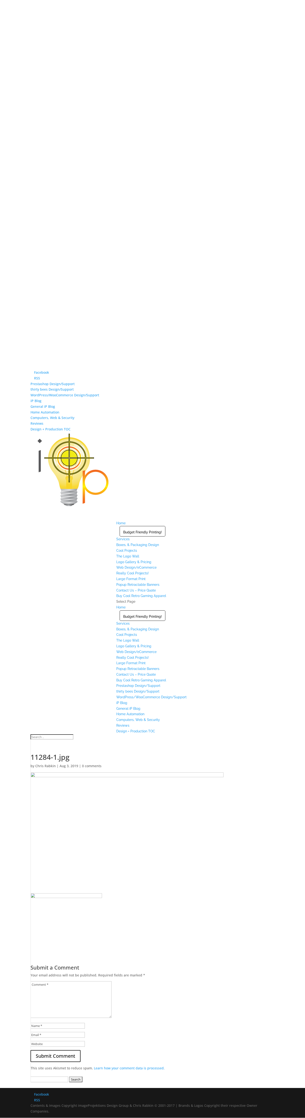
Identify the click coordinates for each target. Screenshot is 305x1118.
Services (123, 623)
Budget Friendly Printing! (142, 532)
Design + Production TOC (50, 429)
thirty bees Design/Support (52, 389)
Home (121, 607)
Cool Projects (126, 550)
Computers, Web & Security (52, 417)
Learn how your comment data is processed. (129, 1068)
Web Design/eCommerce (136, 567)
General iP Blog (42, 406)
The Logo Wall (127, 556)
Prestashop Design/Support (52, 384)
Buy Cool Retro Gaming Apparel (141, 596)
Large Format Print (131, 663)
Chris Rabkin (45, 766)
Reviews (36, 423)
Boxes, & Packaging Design (137, 545)
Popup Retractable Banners (137, 585)
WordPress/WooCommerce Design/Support (64, 395)
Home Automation (44, 412)
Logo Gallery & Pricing (133, 562)
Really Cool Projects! (132, 657)
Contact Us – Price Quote (136, 674)
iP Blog (35, 400)
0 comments (92, 766)
